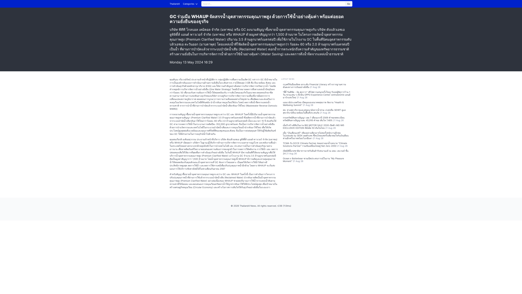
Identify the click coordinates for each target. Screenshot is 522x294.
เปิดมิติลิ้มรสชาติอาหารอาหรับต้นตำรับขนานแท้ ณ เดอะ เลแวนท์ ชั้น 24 (315, 152)
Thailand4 (175, 3)
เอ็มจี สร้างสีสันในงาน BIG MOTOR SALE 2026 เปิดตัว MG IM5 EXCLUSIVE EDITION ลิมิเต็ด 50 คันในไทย (313, 126)
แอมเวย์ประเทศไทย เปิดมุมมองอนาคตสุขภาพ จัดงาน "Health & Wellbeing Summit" (313, 103)
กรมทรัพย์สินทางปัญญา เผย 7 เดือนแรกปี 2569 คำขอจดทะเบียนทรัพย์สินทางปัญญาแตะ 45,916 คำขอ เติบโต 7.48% (313, 119)
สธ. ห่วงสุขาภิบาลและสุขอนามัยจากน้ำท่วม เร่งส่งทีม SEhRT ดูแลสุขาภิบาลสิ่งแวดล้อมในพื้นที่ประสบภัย (314, 111)
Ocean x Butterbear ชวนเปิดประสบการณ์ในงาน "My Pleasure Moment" (313, 160)
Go (348, 3)
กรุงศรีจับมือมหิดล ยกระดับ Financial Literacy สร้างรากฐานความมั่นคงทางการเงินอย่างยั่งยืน (314, 85)
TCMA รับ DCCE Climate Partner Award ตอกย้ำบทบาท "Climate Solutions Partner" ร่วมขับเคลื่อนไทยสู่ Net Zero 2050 (315, 144)
